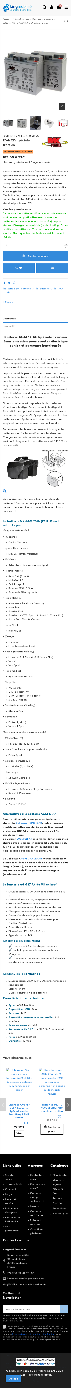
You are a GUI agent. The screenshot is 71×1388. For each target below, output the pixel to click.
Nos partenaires (12, 1228)
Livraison (35, 1206)
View (19, 1133)
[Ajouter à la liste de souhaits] (27, 1074)
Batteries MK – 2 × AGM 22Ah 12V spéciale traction (52, 1108)
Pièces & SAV (58, 1191)
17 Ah (6, 292)
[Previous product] (65, 21)
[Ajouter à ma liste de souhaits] (19, 268)
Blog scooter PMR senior (12, 1219)
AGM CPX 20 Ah (31, 858)
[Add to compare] (52, 268)
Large (8, 1194)
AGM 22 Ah (24, 839)
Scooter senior (10, 1177)
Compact (10, 1189)
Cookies (57, 1203)
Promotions (59, 1208)
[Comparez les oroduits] (27, 1081)
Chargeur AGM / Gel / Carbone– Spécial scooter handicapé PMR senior (19, 1111)
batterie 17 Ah (29, 288)
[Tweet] (9, 283)
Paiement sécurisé (35, 1222)
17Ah (60, 288)
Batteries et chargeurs (12, 1210)
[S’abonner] (64, 1309)
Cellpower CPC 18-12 (29, 823)
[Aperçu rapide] (27, 1088)
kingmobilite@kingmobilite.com (25, 1278)
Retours (57, 1198)
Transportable (13, 1184)
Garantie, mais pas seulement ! (37, 1197)
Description (9, 319)
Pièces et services (10, 1201)
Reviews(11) (9, 326)
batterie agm (11, 288)
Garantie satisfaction (37, 1213)
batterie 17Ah (48, 288)
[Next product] (67, 21)
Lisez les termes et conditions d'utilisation (33, 1334)
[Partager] (4, 283)
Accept (13, 1378)
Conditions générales (36, 1231)
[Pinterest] (14, 283)
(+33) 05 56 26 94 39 (20, 1272)
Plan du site (60, 1175)
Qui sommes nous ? (37, 1186)
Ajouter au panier (38, 256)
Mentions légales (58, 1182)
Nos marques (60, 1213)
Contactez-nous (37, 1177)
